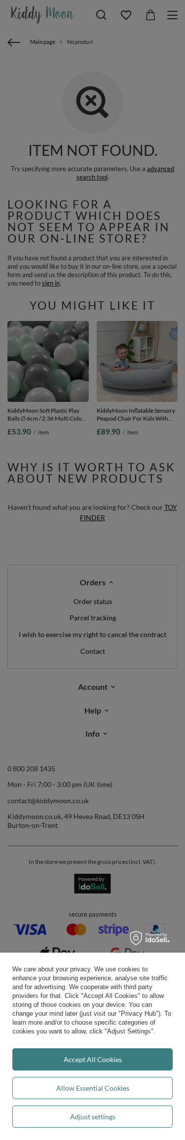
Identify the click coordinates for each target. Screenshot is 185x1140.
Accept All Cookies (93, 1059)
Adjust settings (92, 1116)
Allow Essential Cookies (92, 1088)
